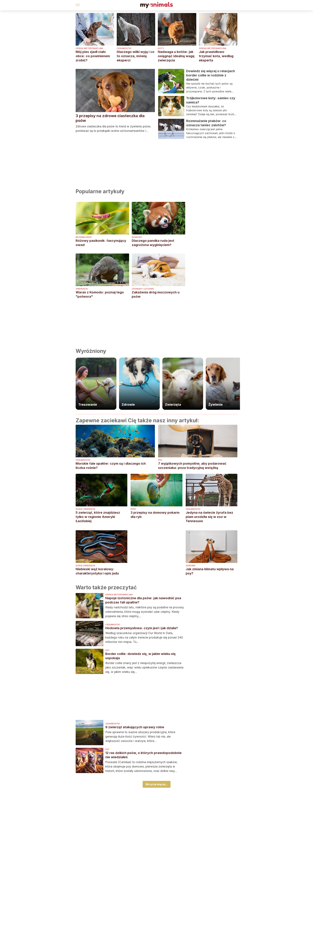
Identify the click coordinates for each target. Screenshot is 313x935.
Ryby (133, 509)
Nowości (137, 237)
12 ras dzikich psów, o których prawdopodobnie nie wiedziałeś (143, 755)
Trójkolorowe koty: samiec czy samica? (210, 100)
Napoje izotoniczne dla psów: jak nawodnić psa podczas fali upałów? (143, 600)
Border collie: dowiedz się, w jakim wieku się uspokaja (140, 656)
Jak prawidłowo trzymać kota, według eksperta (216, 56)
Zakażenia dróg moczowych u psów (155, 294)
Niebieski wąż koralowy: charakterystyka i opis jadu (97, 571)
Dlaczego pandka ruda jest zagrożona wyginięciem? (153, 243)
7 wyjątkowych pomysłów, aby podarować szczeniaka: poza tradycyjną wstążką (192, 466)
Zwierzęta (82, 289)
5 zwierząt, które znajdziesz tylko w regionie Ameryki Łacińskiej (98, 517)
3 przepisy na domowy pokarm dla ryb (155, 515)
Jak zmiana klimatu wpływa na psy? (210, 571)
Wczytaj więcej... (156, 784)
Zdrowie (190, 565)
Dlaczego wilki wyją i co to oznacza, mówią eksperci (135, 56)
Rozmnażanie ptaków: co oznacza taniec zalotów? (206, 123)
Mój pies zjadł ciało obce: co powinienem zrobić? (93, 56)
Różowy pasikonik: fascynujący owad (101, 243)
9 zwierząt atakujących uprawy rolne (134, 727)
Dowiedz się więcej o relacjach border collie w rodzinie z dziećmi (210, 75)
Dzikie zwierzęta (85, 509)
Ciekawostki (124, 48)
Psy (160, 460)
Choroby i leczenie (143, 289)
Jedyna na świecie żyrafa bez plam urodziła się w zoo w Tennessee (209, 517)
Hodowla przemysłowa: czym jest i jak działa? (141, 628)
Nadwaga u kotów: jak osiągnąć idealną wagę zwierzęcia (176, 56)
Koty (161, 48)
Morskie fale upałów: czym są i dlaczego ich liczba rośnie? (111, 466)
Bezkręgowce (84, 237)
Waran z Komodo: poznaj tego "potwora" (100, 294)
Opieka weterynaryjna (89, 48)
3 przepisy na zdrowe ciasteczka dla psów (110, 118)
